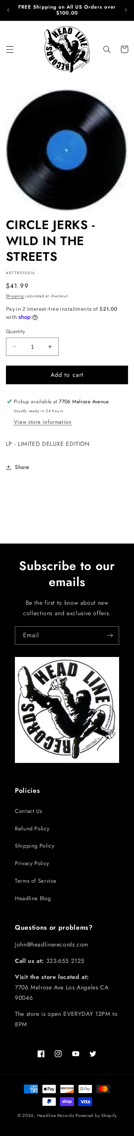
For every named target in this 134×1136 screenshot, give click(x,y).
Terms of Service (36, 881)
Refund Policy (32, 828)
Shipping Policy (34, 846)
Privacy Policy (32, 863)
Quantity (15, 331)
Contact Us (28, 811)
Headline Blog (33, 898)
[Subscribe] (110, 635)
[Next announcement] (126, 10)
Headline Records (55, 1115)
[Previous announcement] (8, 10)
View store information (43, 422)
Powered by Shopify (96, 1115)
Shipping (15, 296)
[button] (9, 49)
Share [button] (22, 467)
